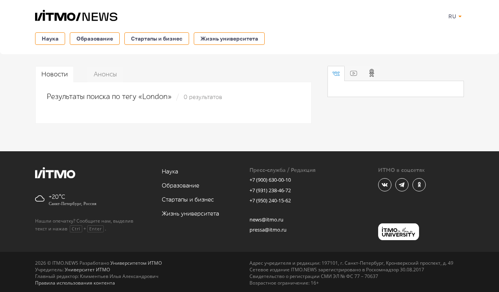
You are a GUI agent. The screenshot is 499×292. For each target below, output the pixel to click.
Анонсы (105, 74)
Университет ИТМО (87, 269)
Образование (94, 38)
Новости (54, 74)
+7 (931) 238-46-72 (270, 190)
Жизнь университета (229, 38)
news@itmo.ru (266, 219)
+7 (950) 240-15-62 (270, 200)
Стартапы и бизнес (156, 38)
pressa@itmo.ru (268, 229)
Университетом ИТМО (136, 263)
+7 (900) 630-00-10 (270, 179)
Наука (50, 38)
